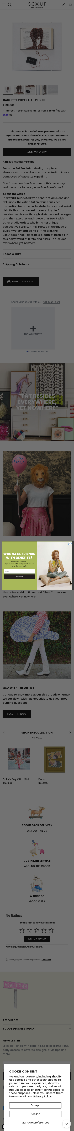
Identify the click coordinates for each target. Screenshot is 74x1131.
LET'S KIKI (19, 577)
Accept (35, 1105)
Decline (35, 1114)
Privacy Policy (42, 1096)
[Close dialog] (69, 543)
